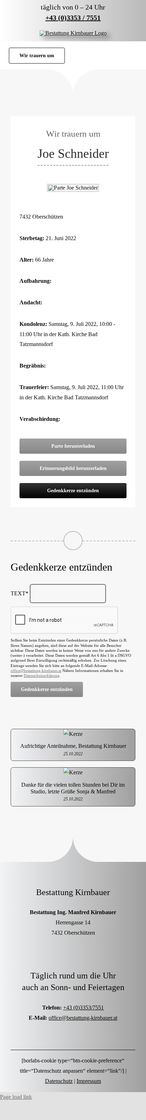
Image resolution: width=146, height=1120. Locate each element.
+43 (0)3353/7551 (83, 1008)
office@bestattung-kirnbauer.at (36, 670)
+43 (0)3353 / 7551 (73, 18)
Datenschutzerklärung (42, 675)
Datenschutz (59, 1081)
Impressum (89, 1081)
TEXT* (19, 593)
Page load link (16, 1097)
